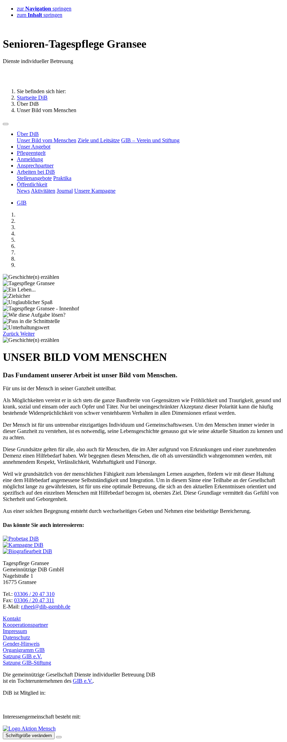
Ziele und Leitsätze (99, 140)
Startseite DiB (32, 98)
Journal (65, 191)
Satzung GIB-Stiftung (27, 663)
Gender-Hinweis (21, 644)
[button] (11, 334)
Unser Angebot (33, 147)
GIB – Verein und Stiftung (150, 140)
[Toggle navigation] (5, 124)
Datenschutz (16, 637)
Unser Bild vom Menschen (46, 140)
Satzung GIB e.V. (22, 656)
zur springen (44, 9)
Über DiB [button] (28, 134)
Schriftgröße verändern (29, 735)
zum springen (39, 15)
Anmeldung (30, 159)
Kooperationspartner (25, 625)
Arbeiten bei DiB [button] (36, 172)
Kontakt (12, 618)
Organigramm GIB (24, 650)
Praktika (62, 178)
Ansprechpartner (35, 166)
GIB (22, 203)
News (23, 191)
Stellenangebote (34, 178)
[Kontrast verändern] (59, 737)
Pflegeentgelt (31, 153)
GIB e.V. (83, 681)
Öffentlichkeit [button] (32, 184)
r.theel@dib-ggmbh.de (45, 607)
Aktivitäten (43, 191)
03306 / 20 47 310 (34, 594)
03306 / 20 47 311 (34, 600)
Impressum (15, 631)
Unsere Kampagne (94, 191)
